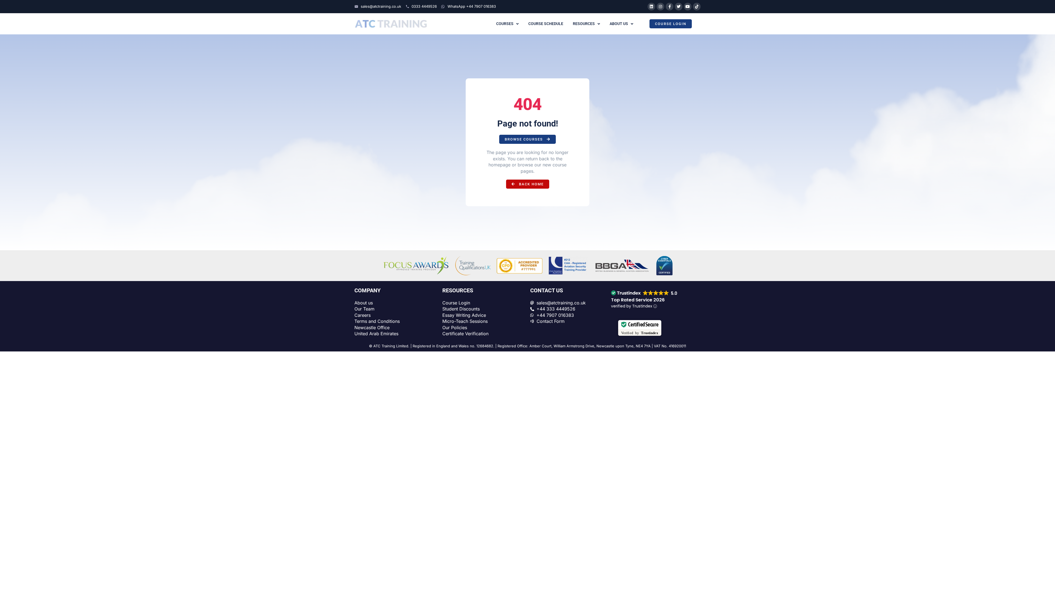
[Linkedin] (651, 6)
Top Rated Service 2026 (638, 300)
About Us (619, 23)
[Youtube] (688, 6)
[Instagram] (660, 6)
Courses (504, 23)
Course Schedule (545, 23)
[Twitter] (678, 6)
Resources (584, 23)
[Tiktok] (697, 6)
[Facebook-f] (669, 6)
